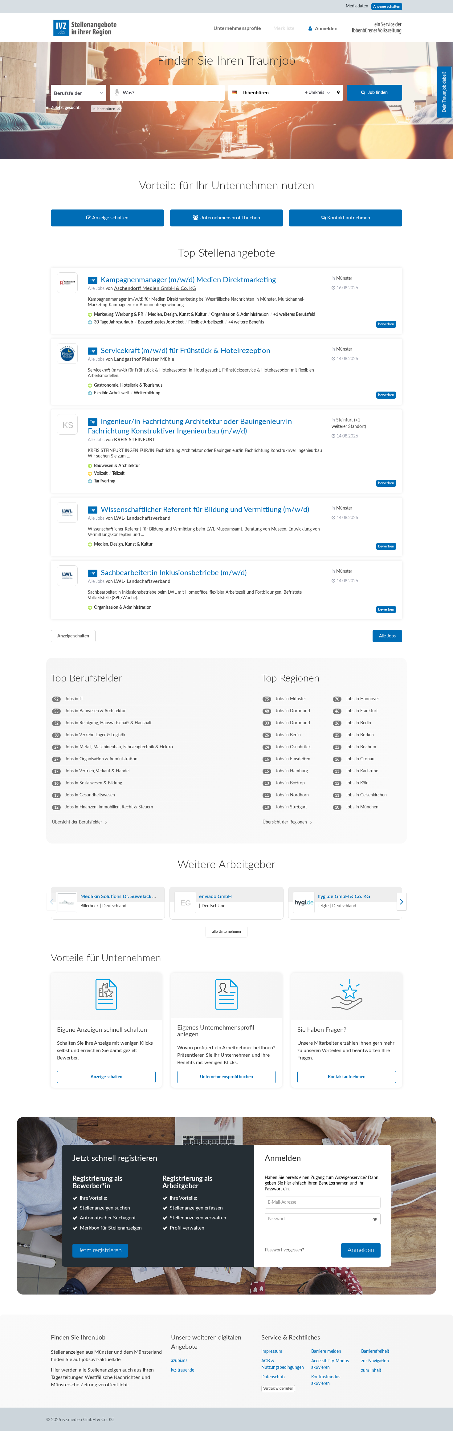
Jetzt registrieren (100, 1250)
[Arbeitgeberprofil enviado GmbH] (185, 911)
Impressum (271, 1351)
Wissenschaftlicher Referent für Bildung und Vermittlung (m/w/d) (205, 510)
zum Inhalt (371, 1370)
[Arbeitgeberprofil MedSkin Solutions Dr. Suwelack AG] (67, 902)
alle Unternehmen (226, 931)
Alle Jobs (96, 289)
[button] (338, 93)
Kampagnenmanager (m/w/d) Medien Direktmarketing (188, 280)
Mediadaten (357, 6)
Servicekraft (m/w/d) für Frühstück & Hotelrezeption (185, 351)
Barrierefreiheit (375, 1351)
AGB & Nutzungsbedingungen (281, 1364)
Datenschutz (273, 1377)
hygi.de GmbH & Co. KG (344, 896)
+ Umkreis (314, 93)
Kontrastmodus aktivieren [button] (325, 1380)
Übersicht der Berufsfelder (77, 822)
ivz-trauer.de (182, 1370)
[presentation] (402, 902)
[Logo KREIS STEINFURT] (67, 425)
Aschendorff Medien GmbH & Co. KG (155, 288)
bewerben (386, 324)
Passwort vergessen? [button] (284, 1250)
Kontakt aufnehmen (346, 1077)
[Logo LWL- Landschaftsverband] (67, 512)
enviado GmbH (215, 896)
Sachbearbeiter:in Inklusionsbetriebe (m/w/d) (174, 573)
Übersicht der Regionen (285, 822)
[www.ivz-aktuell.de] (372, 27)
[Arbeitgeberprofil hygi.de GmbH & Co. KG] (304, 902)
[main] (226, 678)
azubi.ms (179, 1361)
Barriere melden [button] (326, 1351)
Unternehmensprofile (237, 28)
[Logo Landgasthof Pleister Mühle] (67, 354)
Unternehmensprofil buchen (226, 1077)
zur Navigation (375, 1361)
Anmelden (326, 28)
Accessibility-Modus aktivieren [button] (330, 1364)
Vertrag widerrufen (278, 1388)
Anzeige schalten (386, 6)
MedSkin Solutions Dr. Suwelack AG (119, 896)
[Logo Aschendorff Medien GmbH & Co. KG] (67, 283)
